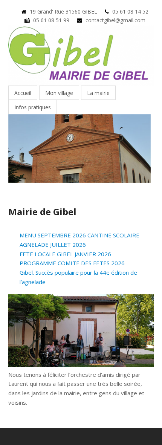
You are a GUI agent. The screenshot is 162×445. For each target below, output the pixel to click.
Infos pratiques (32, 107)
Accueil (22, 92)
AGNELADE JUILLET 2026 (53, 244)
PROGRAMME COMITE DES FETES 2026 (72, 263)
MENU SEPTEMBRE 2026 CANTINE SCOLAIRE (79, 235)
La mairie (98, 92)
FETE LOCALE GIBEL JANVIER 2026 (65, 254)
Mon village (59, 92)
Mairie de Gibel (42, 211)
